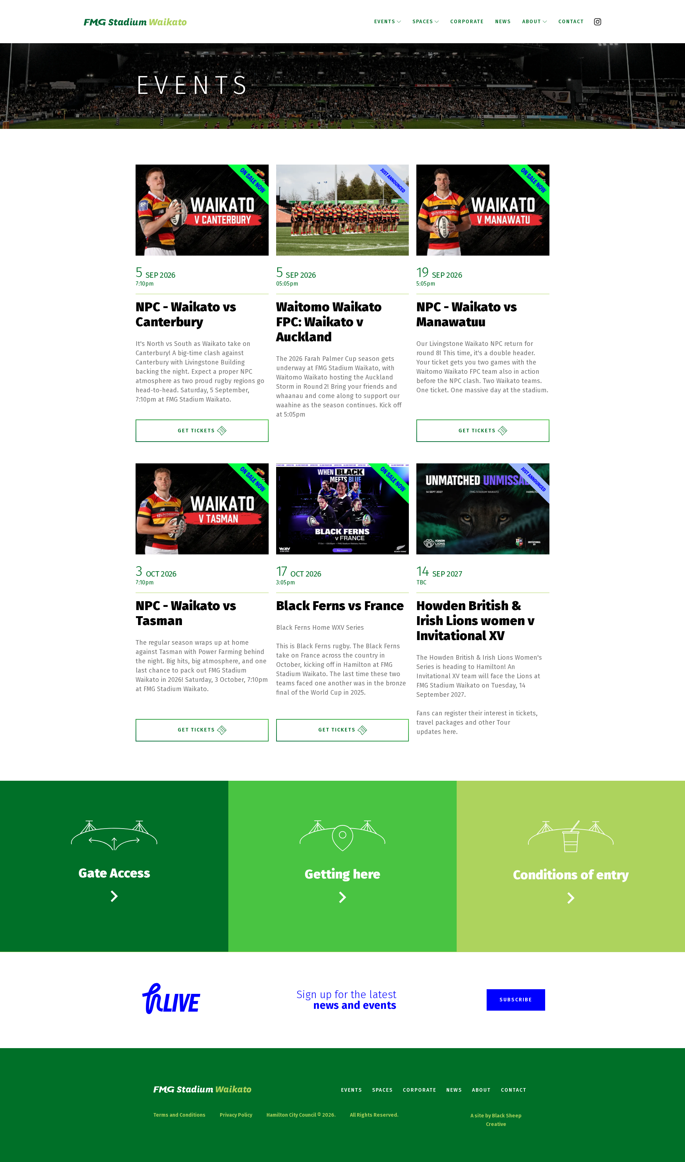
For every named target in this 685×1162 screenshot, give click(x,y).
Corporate (419, 1090)
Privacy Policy (236, 1115)
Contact (514, 1090)
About (481, 1090)
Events (351, 1090)
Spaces (382, 1090)
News (454, 1090)
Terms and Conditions (179, 1115)
